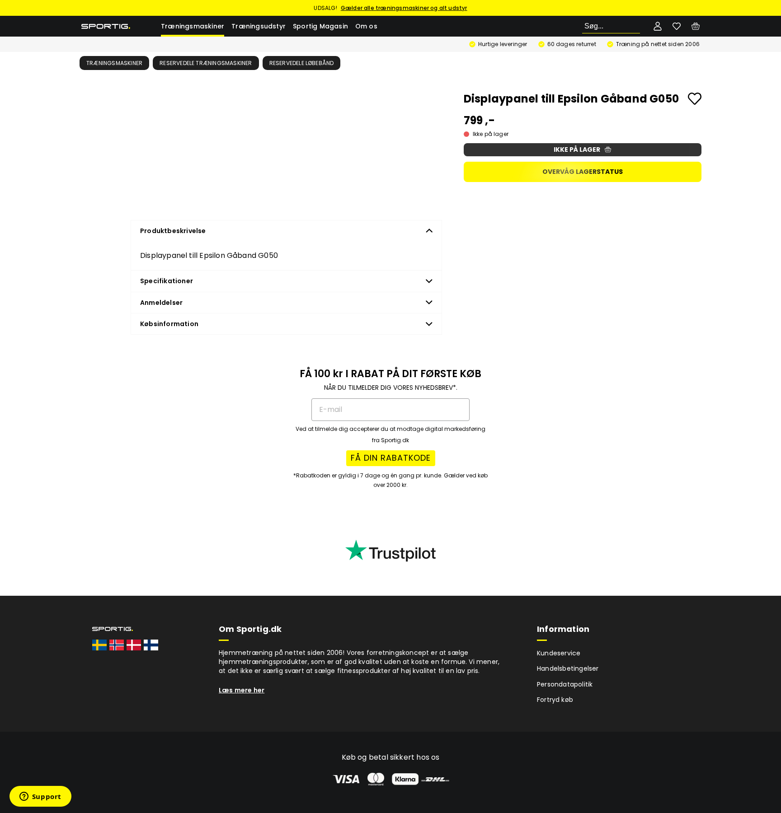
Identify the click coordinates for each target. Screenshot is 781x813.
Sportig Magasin (320, 26)
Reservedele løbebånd (301, 63)
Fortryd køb (555, 699)
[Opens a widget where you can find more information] (40, 797)
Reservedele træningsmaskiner (206, 63)
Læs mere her (241, 690)
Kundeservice (558, 653)
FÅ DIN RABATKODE (391, 457)
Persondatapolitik (565, 684)
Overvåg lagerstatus (582, 171)
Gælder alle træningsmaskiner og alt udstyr (404, 8)
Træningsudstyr (258, 26)
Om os (366, 26)
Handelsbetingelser (568, 668)
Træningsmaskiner (192, 26)
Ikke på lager (577, 149)
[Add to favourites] (694, 99)
